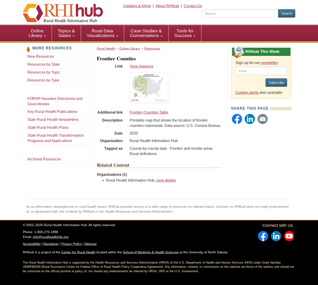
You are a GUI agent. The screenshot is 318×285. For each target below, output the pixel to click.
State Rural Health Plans (47, 127)
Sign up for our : (257, 63)
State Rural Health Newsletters (52, 120)
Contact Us (193, 6)
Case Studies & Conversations (146, 33)
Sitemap (91, 244)
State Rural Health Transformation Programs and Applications (55, 138)
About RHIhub (167, 6)
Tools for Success (183, 33)
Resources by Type (43, 80)
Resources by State (43, 64)
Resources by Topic (43, 72)
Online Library (36, 33)
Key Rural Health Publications (52, 112)
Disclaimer (51, 244)
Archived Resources (44, 159)
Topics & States (66, 33)
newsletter (269, 63)
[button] (237, 119)
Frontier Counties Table (149, 112)
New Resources (40, 56)
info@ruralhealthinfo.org (50, 237)
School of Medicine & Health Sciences (151, 252)
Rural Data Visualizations (101, 33)
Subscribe (276, 83)
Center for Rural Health (78, 252)
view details (166, 180)
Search (286, 13)
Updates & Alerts (137, 6)
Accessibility (32, 244)
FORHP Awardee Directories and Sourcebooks (54, 101)
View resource (141, 66)
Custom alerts (247, 93)
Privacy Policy (71, 244)
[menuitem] (37, 33)
